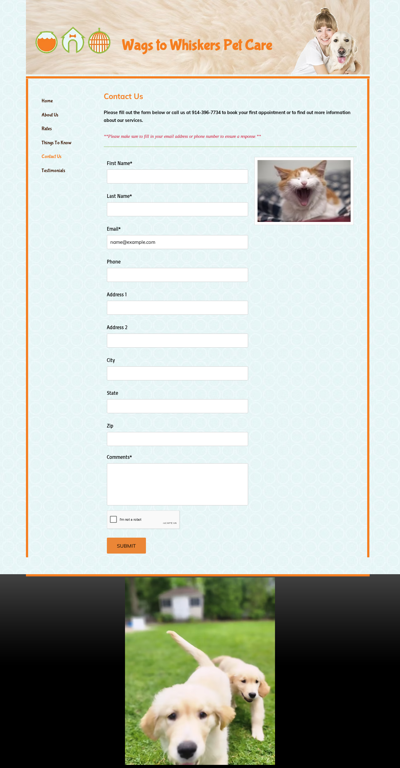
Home (47, 101)
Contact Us (52, 156)
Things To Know (57, 143)
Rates (47, 129)
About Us (50, 115)
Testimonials (53, 170)
